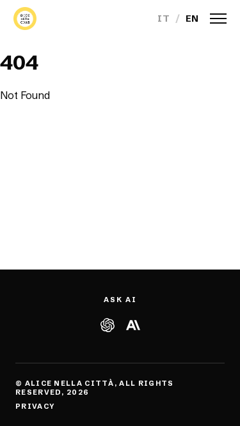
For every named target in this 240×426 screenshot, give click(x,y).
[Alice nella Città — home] (25, 18)
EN (192, 18)
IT (163, 18)
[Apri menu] (218, 18)
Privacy (34, 406)
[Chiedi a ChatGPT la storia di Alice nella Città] (107, 325)
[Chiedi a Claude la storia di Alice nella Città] (132, 325)
